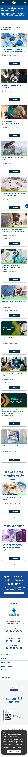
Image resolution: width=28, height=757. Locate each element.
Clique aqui (16, 712)
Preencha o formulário (14, 593)
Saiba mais (15, 63)
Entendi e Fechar (14, 751)
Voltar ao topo (14, 603)
